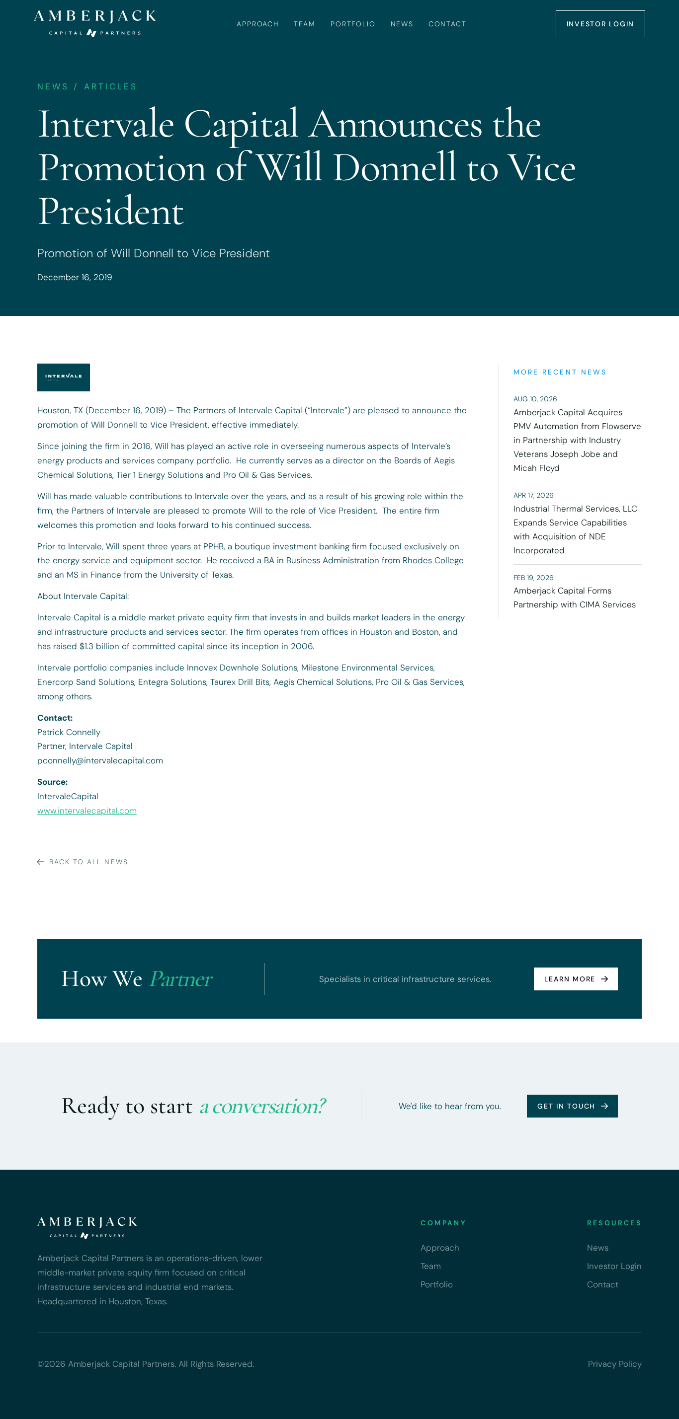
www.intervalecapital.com (87, 810)
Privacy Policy (615, 1363)
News (402, 23)
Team (305, 23)
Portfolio (353, 23)
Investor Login (601, 23)
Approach (258, 23)
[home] (94, 23)
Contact (447, 23)
